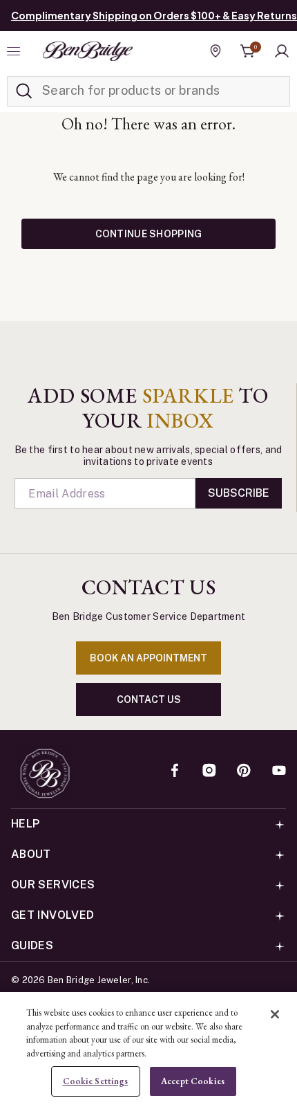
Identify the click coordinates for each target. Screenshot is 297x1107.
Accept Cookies (192, 1081)
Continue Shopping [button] (148, 233)
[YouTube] (279, 771)
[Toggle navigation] (15, 51)
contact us (149, 699)
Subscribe (238, 493)
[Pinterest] (244, 771)
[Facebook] (175, 771)
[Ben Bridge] (88, 51)
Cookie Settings (95, 1081)
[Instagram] (209, 771)
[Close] (275, 1014)
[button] (282, 51)
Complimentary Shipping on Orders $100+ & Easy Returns (154, 15)
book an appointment (148, 658)
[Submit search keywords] (24, 91)
